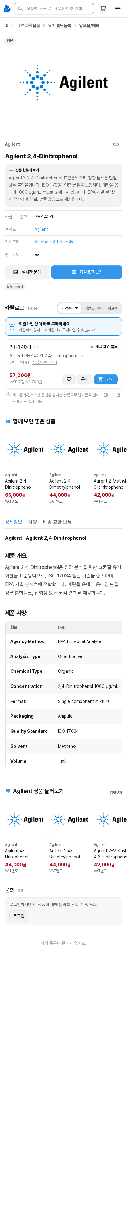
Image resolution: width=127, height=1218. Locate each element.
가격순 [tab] (69, 308)
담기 (110, 379)
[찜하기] (69, 379)
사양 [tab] (32, 522)
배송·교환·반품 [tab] (57, 522)
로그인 (18, 915)
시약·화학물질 (28, 25)
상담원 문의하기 (44, 362)
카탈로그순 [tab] (92, 308)
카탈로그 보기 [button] (91, 272)
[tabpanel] (63, 652)
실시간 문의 (31, 272)
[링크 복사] (116, 144)
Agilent (12, 144)
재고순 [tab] (113, 308)
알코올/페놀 (89, 25)
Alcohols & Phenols (54, 241)
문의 (84, 379)
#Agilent (15, 286)
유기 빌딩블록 (59, 25)
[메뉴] (118, 8)
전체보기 (116, 793)
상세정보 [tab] (13, 522)
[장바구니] (103, 8)
